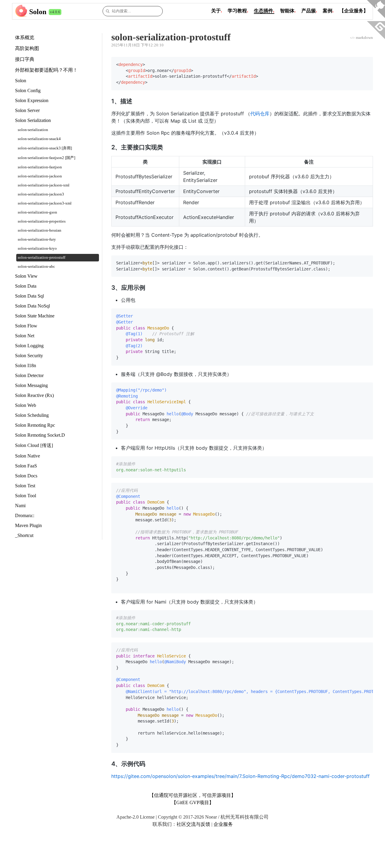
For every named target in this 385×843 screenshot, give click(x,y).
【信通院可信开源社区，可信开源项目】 (192, 795)
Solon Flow (26, 325)
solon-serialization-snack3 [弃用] (45, 148)
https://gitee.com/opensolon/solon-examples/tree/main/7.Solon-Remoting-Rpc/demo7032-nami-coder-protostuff (240, 776)
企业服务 (223, 824)
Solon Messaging (31, 385)
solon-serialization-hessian (39, 230)
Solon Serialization (33, 120)
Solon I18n (25, 365)
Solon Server (27, 110)
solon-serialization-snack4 (39, 139)
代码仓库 (260, 114)
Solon (37, 12)
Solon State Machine (34, 315)
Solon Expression (31, 100)
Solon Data (25, 286)
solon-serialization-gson (37, 212)
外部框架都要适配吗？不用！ (46, 70)
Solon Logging (29, 345)
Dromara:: (24, 515)
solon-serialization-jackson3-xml (45, 203)
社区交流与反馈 (193, 824)
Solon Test (25, 485)
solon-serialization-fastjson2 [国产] (46, 158)
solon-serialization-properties (42, 221)
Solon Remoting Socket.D (40, 435)
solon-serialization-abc (36, 266)
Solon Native (27, 455)
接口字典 (24, 59)
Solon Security (29, 355)
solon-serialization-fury (37, 239)
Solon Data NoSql (32, 305)
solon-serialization (33, 130)
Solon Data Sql (29, 295)
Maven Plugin (28, 525)
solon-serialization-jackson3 (41, 194)
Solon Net (24, 335)
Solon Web (25, 405)
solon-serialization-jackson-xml (43, 185)
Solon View (26, 276)
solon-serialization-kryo (37, 248)
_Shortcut (24, 535)
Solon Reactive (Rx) (34, 395)
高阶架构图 (27, 48)
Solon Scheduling (32, 415)
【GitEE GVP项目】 (192, 802)
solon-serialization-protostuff (41, 257)
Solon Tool (25, 495)
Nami (20, 505)
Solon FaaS (26, 465)
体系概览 (24, 37)
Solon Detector (29, 375)
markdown (361, 37)
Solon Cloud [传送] (34, 445)
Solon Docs (26, 475)
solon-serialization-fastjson (40, 167)
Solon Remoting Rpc (35, 425)
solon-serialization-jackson (40, 176)
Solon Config (28, 90)
